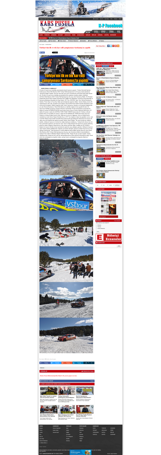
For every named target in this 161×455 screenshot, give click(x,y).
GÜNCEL (95, 434)
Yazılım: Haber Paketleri (112, 453)
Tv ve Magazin (69, 436)
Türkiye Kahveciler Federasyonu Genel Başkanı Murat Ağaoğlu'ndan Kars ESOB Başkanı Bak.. (66, 400)
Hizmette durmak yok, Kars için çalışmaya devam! (66, 38)
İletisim (120, 18)
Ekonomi (81, 430)
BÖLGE (112, 432)
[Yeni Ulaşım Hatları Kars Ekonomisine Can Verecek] (49, 409)
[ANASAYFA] (57, 26)
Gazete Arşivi (56, 432)
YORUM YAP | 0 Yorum (88, 371)
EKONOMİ (112, 434)
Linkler (41, 432)
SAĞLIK (103, 432)
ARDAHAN (104, 430)
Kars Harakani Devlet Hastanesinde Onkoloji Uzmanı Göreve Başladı (107, 171)
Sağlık (67, 432)
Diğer (80, 440)
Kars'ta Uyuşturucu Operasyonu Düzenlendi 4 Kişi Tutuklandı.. (83, 397)
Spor (67, 428)
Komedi (81, 434)
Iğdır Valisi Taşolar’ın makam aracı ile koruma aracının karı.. (48, 397)
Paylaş (46, 84)
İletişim (41, 428)
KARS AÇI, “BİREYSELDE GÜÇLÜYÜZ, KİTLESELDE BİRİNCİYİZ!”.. (106, 69)
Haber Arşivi (55, 430)
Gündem (81, 428)
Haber (67, 430)
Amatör (67, 438)
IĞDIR (111, 430)
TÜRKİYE (104, 428)
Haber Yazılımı (42, 446)
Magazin (81, 436)
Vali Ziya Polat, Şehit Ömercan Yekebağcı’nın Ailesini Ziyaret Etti (113, 139)
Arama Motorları (101, 228)
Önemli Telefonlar (43, 440)
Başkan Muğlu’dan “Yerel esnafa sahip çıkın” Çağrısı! (112, 109)
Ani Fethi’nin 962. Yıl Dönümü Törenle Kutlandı (113, 100)
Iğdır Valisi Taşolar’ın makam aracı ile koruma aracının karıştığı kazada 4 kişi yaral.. (48, 400)
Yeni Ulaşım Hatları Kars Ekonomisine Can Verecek (47, 415)
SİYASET (95, 430)
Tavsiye (99, 226)
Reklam (115, 18)
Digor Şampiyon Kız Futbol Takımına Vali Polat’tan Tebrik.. (65, 416)
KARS (94, 428)
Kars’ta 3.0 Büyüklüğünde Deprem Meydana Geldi (112, 81)
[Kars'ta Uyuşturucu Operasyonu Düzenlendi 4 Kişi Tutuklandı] (85, 390)
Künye (40, 430)
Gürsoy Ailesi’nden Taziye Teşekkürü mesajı (107, 161)
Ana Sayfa (96, 18)
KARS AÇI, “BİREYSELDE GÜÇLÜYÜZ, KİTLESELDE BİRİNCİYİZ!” (112, 72)
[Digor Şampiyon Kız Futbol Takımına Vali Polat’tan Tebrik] (67, 409)
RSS (111, 18)
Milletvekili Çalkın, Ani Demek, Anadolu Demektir (113, 119)
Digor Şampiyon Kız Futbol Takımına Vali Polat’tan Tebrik (66, 419)
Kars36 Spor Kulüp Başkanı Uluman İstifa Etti (84, 415)
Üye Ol (101, 18)
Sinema (68, 440)
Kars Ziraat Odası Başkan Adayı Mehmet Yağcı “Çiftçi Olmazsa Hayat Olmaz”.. (112, 91)
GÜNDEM (112, 428)
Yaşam (81, 438)
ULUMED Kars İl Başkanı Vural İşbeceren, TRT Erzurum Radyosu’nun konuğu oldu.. (113, 129)
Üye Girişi (107, 18)
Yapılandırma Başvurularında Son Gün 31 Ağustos (113, 148)
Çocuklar (68, 434)
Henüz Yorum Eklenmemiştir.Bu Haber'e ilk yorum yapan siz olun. (58, 375)
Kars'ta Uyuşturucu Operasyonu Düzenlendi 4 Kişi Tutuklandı (83, 400)
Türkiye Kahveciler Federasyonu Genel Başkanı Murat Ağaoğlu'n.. (66, 397)
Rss (40, 434)
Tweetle (57, 84)
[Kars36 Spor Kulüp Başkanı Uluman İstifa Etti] (85, 409)
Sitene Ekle (43, 442)
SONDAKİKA (48, 44)
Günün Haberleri (56, 428)
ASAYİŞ (103, 434)
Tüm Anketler (117, 220)
